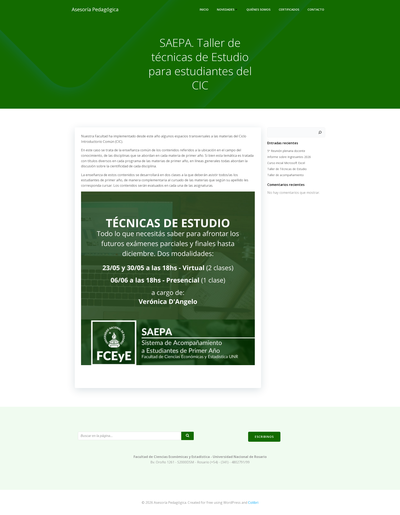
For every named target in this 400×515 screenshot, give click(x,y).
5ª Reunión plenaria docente (286, 151)
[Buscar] (320, 132)
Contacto (316, 9)
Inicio (204, 9)
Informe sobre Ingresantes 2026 (289, 157)
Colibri (253, 502)
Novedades (225, 9)
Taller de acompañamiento (285, 175)
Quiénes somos (258, 9)
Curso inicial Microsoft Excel (286, 163)
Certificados (289, 9)
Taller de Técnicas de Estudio (287, 169)
